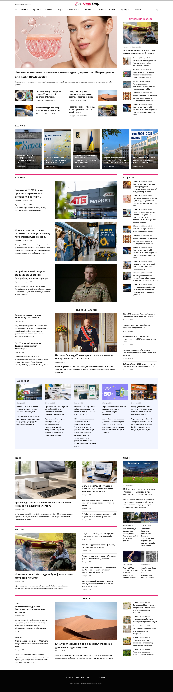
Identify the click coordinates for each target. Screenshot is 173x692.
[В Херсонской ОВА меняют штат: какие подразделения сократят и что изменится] (86, 149)
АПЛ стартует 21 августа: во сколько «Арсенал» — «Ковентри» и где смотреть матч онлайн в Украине (139, 492)
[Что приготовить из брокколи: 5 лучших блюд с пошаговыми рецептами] (127, 641)
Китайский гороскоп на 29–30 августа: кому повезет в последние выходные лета (145, 98)
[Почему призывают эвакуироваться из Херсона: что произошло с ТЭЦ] (127, 84)
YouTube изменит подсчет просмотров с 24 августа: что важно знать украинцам (99, 515)
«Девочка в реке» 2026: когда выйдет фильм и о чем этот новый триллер (82, 110)
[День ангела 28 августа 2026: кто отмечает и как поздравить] (127, 629)
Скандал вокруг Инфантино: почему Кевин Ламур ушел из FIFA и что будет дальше (130, 535)
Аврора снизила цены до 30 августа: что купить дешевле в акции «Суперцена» (114, 410)
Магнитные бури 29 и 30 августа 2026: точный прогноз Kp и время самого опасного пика (145, 111)
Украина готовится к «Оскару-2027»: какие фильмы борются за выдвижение (99, 557)
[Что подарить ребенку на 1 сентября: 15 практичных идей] (127, 620)
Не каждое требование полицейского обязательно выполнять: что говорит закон (145, 278)
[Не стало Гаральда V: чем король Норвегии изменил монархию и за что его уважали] (86, 332)
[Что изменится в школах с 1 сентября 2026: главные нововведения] (127, 265)
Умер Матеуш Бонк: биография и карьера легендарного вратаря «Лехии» (148, 573)
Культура (125, 9)
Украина (48, 9)
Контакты (91, 678)
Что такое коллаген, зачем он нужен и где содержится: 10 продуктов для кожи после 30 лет (64, 74)
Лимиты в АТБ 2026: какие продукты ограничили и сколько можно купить (143, 75)
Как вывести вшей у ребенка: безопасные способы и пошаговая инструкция (144, 63)
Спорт (112, 9)
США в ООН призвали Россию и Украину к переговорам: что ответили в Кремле (139, 315)
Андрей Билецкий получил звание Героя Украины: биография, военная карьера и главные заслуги (32, 275)
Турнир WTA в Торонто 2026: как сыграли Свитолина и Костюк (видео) (130, 573)
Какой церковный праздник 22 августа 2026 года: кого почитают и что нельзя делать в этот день (97, 584)
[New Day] (86, 4)
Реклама (103, 678)
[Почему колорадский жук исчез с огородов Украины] (127, 652)
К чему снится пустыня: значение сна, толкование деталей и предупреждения (81, 94)
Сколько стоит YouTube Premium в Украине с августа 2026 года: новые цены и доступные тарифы (97, 489)
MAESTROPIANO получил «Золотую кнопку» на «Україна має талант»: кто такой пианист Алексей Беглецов (99, 570)
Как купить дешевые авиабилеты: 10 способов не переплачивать (137, 326)
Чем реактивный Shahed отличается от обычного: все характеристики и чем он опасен (98, 503)
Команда (80, 678)
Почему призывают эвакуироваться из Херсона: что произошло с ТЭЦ (144, 86)
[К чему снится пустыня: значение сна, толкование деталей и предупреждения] (107, 95)
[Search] (157, 9)
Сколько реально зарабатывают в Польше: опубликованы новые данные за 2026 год (139, 353)
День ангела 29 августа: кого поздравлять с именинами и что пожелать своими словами (144, 609)
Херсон (35, 9)
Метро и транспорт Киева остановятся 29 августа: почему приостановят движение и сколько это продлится (32, 233)
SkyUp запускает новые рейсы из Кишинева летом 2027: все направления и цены (139, 339)
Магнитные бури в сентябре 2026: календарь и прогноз (48, 109)
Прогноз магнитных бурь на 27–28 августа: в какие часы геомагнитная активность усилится (144, 291)
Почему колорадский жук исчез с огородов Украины (143, 653)
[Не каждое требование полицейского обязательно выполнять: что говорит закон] (127, 276)
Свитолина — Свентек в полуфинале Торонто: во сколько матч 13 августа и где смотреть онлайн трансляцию (148, 537)
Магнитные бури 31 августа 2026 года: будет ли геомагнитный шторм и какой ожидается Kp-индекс (145, 188)
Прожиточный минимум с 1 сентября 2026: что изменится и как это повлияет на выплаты (56, 410)
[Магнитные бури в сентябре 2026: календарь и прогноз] (24, 110)
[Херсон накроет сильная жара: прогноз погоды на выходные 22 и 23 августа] (115, 149)
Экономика (87, 9)
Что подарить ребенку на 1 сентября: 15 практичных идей (145, 620)
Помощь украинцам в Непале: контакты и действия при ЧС (28, 316)
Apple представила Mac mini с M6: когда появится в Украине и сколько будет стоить (43, 504)
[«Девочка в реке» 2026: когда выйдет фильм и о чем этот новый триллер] (107, 110)
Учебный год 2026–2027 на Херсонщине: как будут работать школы (144, 160)
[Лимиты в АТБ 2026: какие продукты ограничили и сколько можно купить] (127, 73)
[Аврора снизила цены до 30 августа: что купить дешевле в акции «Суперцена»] (115, 392)
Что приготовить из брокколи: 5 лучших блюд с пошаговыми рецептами (143, 643)
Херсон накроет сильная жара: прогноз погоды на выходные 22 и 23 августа (115, 160)
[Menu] (16, 9)
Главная (24, 9)
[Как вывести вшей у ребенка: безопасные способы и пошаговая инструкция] (127, 61)
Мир (59, 9)
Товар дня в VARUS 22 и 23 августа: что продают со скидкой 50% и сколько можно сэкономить (141, 410)
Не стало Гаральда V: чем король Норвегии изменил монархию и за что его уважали (84, 357)
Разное (138, 9)
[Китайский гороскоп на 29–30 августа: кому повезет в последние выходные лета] (127, 96)
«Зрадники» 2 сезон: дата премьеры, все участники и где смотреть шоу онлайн (98, 534)
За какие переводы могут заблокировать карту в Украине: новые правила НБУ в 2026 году (84, 410)
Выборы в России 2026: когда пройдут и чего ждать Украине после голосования (139, 365)
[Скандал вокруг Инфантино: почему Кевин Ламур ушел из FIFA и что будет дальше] (132, 517)
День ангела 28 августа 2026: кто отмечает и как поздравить (144, 631)
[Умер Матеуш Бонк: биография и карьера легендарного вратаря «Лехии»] (149, 556)
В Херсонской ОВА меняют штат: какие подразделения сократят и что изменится (86, 159)
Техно (101, 9)
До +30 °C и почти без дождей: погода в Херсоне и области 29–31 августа (57, 160)
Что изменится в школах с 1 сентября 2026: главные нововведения (144, 266)
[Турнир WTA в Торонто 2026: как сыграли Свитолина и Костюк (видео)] (132, 556)
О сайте (69, 678)
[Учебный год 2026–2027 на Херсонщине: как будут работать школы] (144, 149)
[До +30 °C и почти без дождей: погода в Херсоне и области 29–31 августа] (57, 149)
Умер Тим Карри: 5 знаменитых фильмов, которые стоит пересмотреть (28, 346)
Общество (72, 9)
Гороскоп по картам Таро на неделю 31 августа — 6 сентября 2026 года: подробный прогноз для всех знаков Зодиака (49, 94)
